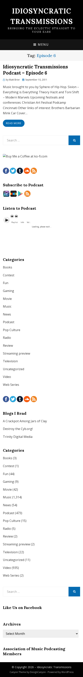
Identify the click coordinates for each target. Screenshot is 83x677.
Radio (7, 338)
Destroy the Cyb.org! (18, 429)
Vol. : (28, 222)
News (7, 314)
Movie (7, 299)
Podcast (8, 322)
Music (7, 306)
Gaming (8, 291)
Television (10, 361)
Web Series (11, 385)
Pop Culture (11, 330)
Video (7, 377)
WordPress (67, 672)
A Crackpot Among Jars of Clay (25, 421)
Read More (13, 123)
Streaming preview (16, 353)
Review (8, 345)
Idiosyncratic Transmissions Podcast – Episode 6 (35, 70)
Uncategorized (13, 369)
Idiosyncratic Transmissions (54, 667)
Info (22, 222)
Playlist (14, 222)
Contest (8, 275)
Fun (5, 283)
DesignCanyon (38, 672)
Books (7, 267)
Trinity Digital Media (17, 437)
